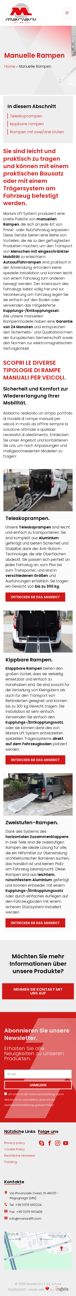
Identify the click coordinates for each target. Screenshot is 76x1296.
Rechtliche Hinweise (19, 1155)
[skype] (41, 1144)
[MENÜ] (67, 13)
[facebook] (50, 1144)
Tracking (10, 1162)
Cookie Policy (14, 1149)
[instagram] (58, 1144)
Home (9, 66)
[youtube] (65, 1144)
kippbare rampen (27, 123)
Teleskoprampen (26, 116)
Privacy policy (14, 1143)
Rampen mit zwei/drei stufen (37, 131)
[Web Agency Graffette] (61, 1289)
